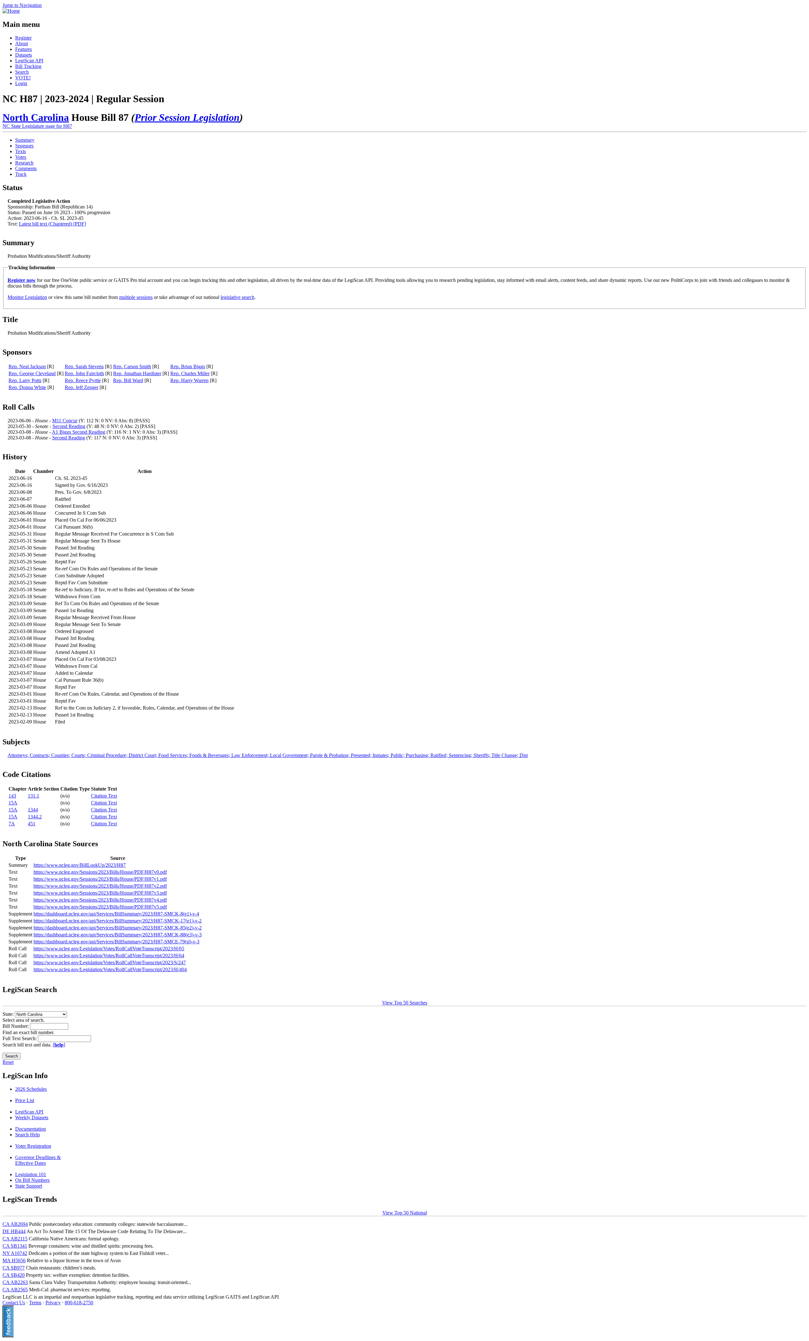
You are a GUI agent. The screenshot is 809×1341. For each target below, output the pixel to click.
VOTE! (23, 77)
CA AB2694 (15, 1224)
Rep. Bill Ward (128, 380)
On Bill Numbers (32, 1180)
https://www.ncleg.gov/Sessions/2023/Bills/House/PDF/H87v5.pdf (100, 907)
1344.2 (35, 816)
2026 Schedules (31, 1089)
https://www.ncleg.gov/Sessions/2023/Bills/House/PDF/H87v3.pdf (100, 893)
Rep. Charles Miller (190, 373)
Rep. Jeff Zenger (81, 387)
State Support (28, 1186)
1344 (33, 809)
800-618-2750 (79, 1302)
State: (9, 1014)
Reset (8, 1062)
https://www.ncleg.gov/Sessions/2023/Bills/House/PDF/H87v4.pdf (100, 900)
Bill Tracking (28, 66)
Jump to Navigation (22, 5)
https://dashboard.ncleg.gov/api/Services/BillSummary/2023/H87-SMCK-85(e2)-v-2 (117, 927)
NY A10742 (15, 1253)
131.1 (33, 795)
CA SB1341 (15, 1246)
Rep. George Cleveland (32, 373)
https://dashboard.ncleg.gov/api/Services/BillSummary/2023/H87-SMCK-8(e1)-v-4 (116, 913)
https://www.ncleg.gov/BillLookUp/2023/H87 (79, 865)
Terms (35, 1302)
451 (31, 823)
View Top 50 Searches (404, 1002)
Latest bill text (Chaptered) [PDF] (52, 224)
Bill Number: (16, 1026)
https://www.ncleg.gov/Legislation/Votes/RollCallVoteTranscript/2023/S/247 (109, 962)
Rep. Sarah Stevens (84, 366)
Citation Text (104, 795)
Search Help (27, 1134)
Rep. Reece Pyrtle (83, 380)
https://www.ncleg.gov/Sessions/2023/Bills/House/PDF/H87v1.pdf (100, 879)
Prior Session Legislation (187, 117)
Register (23, 37)
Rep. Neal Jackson (27, 366)
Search (22, 72)
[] (59, 1044)
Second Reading (68, 426)
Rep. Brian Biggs (187, 366)
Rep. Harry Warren (189, 380)
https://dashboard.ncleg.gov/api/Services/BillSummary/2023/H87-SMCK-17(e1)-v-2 (117, 920)
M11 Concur (64, 420)
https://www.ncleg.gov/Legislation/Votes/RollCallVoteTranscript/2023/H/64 (108, 955)
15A (13, 802)
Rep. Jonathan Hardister (137, 373)
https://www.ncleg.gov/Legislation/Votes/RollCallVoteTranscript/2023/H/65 (108, 948)
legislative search (237, 297)
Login (21, 83)
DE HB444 (14, 1231)
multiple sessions (136, 297)
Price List (24, 1100)
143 (12, 795)
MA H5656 (14, 1260)
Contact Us (14, 1302)
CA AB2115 (15, 1238)
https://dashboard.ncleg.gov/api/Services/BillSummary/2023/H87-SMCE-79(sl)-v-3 (116, 941)
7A (12, 823)
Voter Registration (33, 1146)
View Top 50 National (404, 1212)
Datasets (23, 55)
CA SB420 (14, 1275)
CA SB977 (14, 1267)
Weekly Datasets (31, 1117)
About (21, 43)
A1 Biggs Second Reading (78, 432)
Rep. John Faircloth (84, 373)
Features (23, 49)
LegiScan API (29, 60)
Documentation (30, 1129)
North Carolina (36, 117)
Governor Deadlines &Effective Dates (38, 1160)
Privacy (53, 1302)
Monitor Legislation (27, 297)
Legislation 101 (30, 1174)
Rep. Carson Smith (132, 366)
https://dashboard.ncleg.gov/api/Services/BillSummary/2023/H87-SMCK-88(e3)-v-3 (117, 934)
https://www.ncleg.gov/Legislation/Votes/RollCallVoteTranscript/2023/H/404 (110, 969)
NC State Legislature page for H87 (37, 126)
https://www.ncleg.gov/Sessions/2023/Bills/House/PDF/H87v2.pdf (100, 886)
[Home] (11, 11)
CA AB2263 (15, 1282)
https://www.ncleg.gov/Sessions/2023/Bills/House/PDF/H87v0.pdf (100, 872)
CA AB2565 (15, 1289)
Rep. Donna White (27, 387)
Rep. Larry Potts (25, 380)
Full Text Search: (20, 1038)
